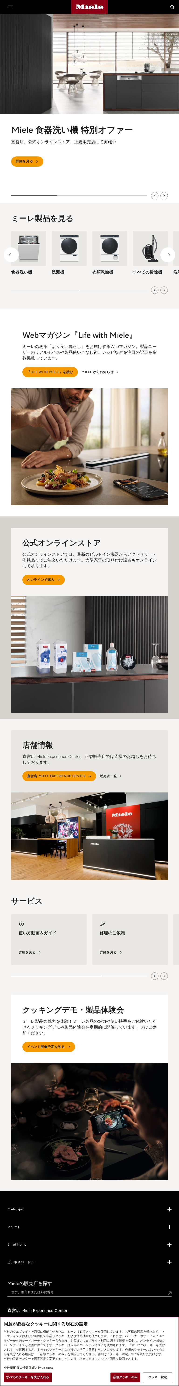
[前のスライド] (154, 195)
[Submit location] (170, 1293)
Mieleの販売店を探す (29, 1283)
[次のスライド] (164, 195)
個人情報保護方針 (29, 1368)
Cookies (47, 1368)
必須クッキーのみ (125, 1377)
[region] (89, 108)
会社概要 (10, 1368)
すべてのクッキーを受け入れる (27, 1377)
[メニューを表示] (10, 7)
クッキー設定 (157, 1377)
